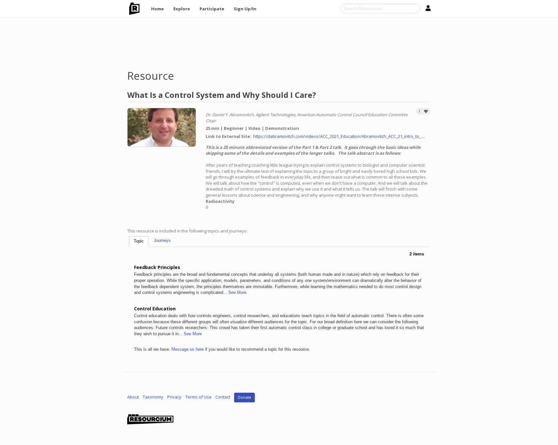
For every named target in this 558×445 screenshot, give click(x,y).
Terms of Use (198, 397)
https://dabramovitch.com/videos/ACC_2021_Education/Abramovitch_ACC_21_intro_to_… (339, 136)
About (133, 397)
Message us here (187, 349)
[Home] (136, 9)
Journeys (162, 240)
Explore (181, 9)
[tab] (139, 241)
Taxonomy (153, 397)
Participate (212, 9)
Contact (222, 397)
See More (237, 292)
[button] (423, 111)
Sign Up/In (245, 9)
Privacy (174, 397)
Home (157, 9)
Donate (244, 397)
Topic (139, 241)
